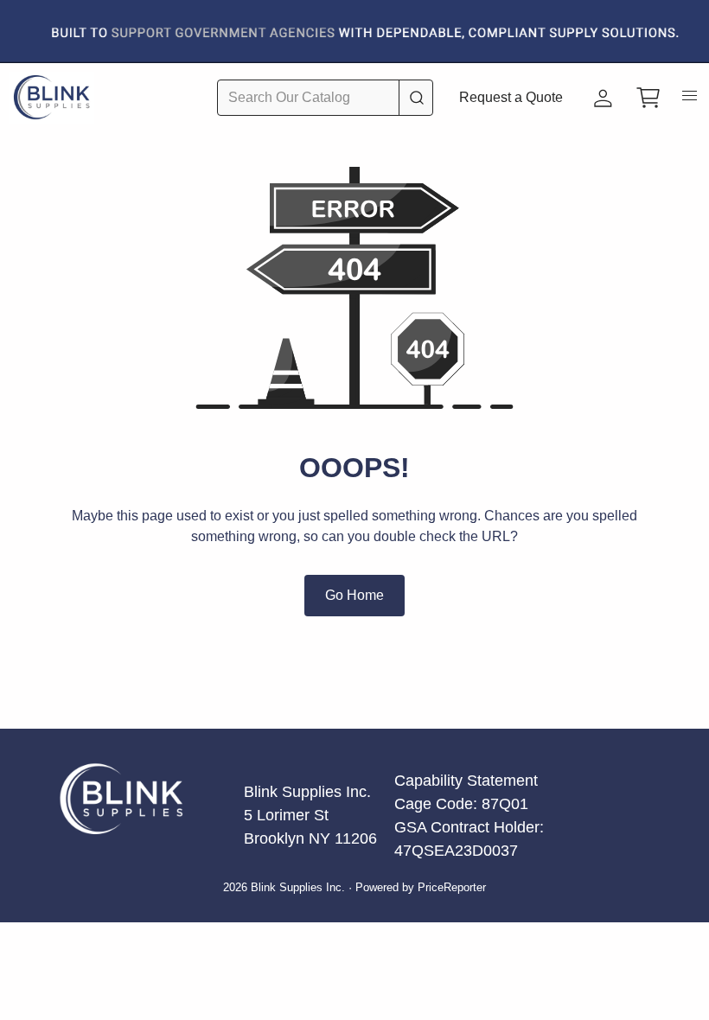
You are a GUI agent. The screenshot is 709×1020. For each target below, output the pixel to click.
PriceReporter (452, 888)
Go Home (354, 595)
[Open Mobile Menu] (690, 100)
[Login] (603, 98)
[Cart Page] (648, 98)
